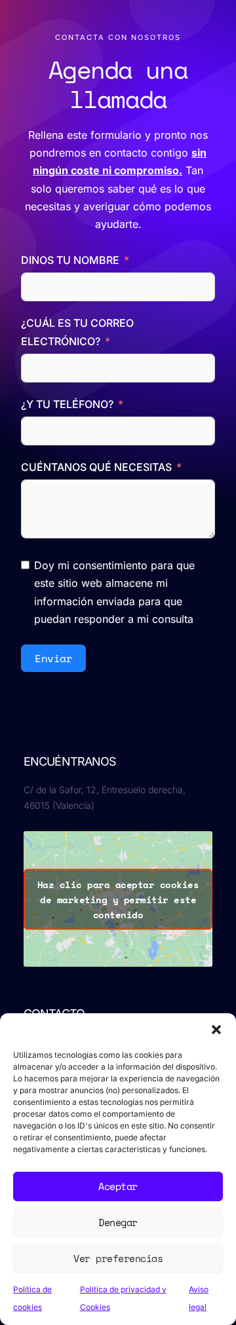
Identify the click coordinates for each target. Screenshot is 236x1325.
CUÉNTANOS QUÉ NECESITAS (96, 467)
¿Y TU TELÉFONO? (67, 404)
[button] (216, 1029)
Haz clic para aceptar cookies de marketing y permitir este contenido (118, 899)
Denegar (118, 1222)
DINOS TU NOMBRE (71, 260)
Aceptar (118, 1186)
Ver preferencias (118, 1258)
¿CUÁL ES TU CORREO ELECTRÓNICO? (77, 331)
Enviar (53, 658)
